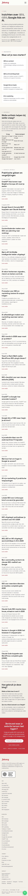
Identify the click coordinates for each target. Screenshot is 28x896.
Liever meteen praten (14, 745)
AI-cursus (4, 849)
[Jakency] (5, 3)
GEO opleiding (5, 827)
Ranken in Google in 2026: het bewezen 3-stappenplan (13, 631)
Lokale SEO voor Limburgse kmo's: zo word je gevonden (13, 499)
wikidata (9, 883)
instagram (15, 881)
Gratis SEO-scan (5, 864)
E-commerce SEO (6, 799)
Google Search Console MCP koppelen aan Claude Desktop (13, 208)
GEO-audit (4, 822)
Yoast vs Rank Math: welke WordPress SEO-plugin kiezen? (14, 357)
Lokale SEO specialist (7, 793)
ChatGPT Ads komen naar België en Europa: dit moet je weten (13, 184)
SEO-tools (4, 807)
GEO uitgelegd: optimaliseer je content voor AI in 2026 (13, 518)
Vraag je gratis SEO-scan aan (14, 740)
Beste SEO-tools (18, 141)
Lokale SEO (4, 791)
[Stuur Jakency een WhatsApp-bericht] (25, 893)
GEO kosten (4, 825)
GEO (3, 816)
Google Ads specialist (7, 837)
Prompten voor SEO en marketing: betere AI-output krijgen (13, 293)
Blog (3, 862)
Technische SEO (6, 787)
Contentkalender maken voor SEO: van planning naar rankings (13, 230)
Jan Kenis (12, 39)
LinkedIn (4, 881)
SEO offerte (4, 805)
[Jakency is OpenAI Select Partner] (14, 774)
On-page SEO (5, 785)
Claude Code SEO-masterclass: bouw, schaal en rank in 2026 (14, 610)
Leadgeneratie (5, 833)
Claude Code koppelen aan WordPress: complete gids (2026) (12, 655)
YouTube (21, 881)
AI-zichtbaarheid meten (7, 831)
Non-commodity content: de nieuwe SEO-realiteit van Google (13, 562)
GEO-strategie (5, 820)
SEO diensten (5, 795)
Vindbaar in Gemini (6, 829)
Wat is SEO (4, 783)
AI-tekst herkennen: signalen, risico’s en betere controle (13, 272)
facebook (9, 881)
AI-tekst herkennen (19, 153)
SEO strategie (5, 797)
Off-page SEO (5, 789)
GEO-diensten (5, 818)
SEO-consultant (5, 801)
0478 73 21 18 (5, 877)
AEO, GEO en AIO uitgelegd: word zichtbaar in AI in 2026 (13, 539)
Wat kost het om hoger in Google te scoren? (12, 460)
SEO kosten (4, 803)
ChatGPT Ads (5, 839)
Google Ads (4, 835)
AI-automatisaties (6, 845)
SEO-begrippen (5, 809)
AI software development (8, 847)
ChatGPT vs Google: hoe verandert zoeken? (11, 398)
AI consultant (5, 843)
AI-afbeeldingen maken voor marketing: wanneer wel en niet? (13, 317)
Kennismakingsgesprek (7, 866)
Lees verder (5, 198)
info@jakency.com (6, 879)
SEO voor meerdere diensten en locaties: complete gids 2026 (13, 585)
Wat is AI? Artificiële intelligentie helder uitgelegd (13, 253)
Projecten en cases (6, 860)
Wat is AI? (17, 144)
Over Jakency (5, 856)
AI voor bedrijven (6, 841)
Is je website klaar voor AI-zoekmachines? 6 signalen (12, 438)
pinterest (4, 883)
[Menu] (25, 2)
